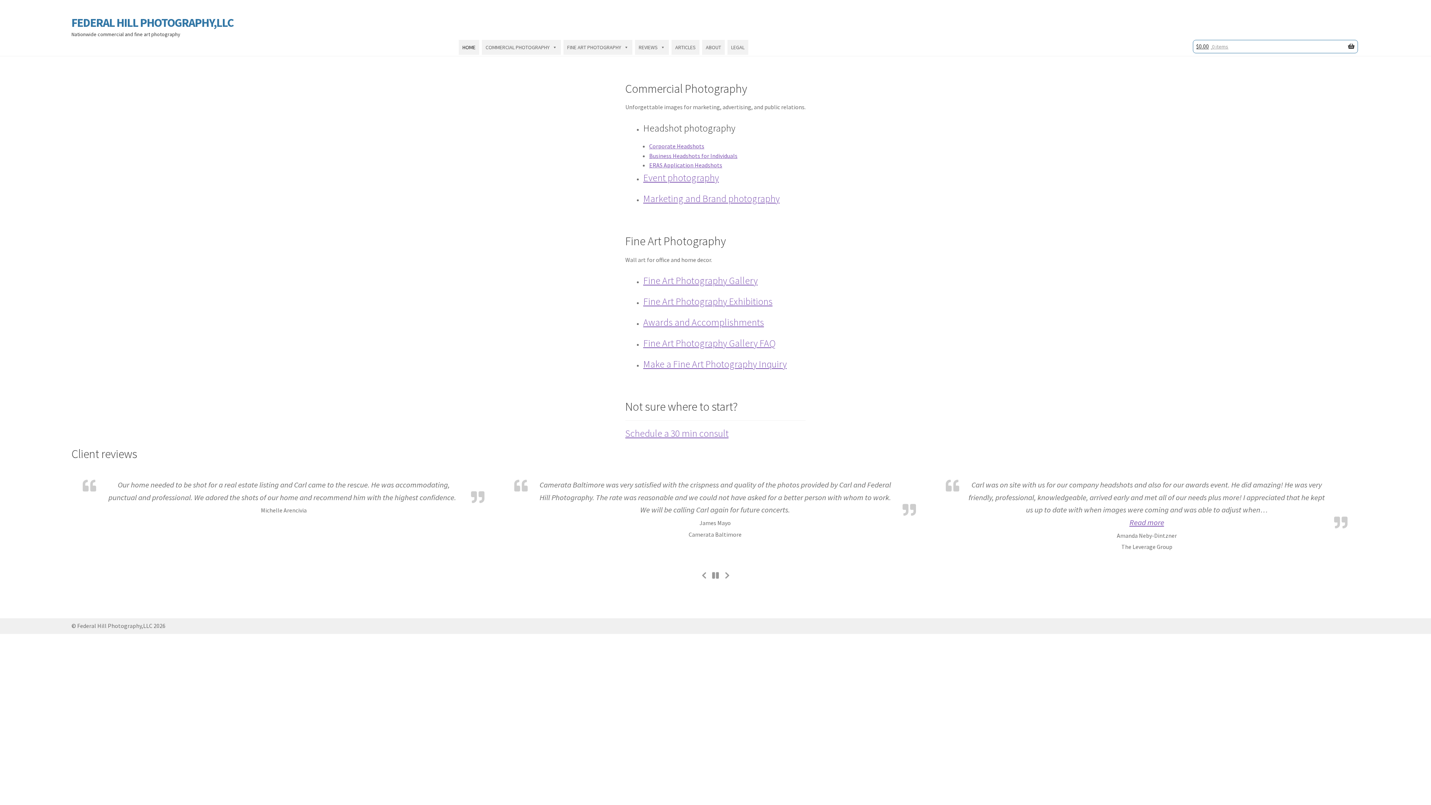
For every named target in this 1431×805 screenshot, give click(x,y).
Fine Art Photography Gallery (700, 281)
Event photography (681, 178)
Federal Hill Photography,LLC (153, 22)
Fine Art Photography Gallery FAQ (709, 343)
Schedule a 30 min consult (677, 433)
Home (469, 47)
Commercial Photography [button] (518, 47)
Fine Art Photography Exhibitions (708, 301)
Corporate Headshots (676, 146)
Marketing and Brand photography (711, 199)
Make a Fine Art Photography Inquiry (715, 364)
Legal (738, 47)
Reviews (648, 47)
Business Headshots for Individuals (693, 156)
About (713, 47)
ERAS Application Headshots (685, 165)
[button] (1147, 522)
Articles (685, 47)
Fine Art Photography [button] (594, 47)
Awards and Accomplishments (703, 322)
